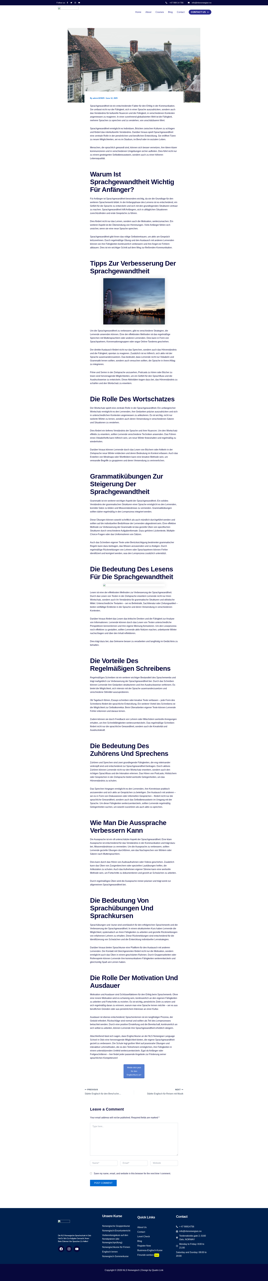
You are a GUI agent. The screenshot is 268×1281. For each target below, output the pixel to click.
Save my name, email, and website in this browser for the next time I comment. (132, 1173)
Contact (181, 12)
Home (138, 12)
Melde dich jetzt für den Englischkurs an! (134, 1071)
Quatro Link (157, 1270)
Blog (170, 12)
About (148, 12)
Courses (159, 12)
